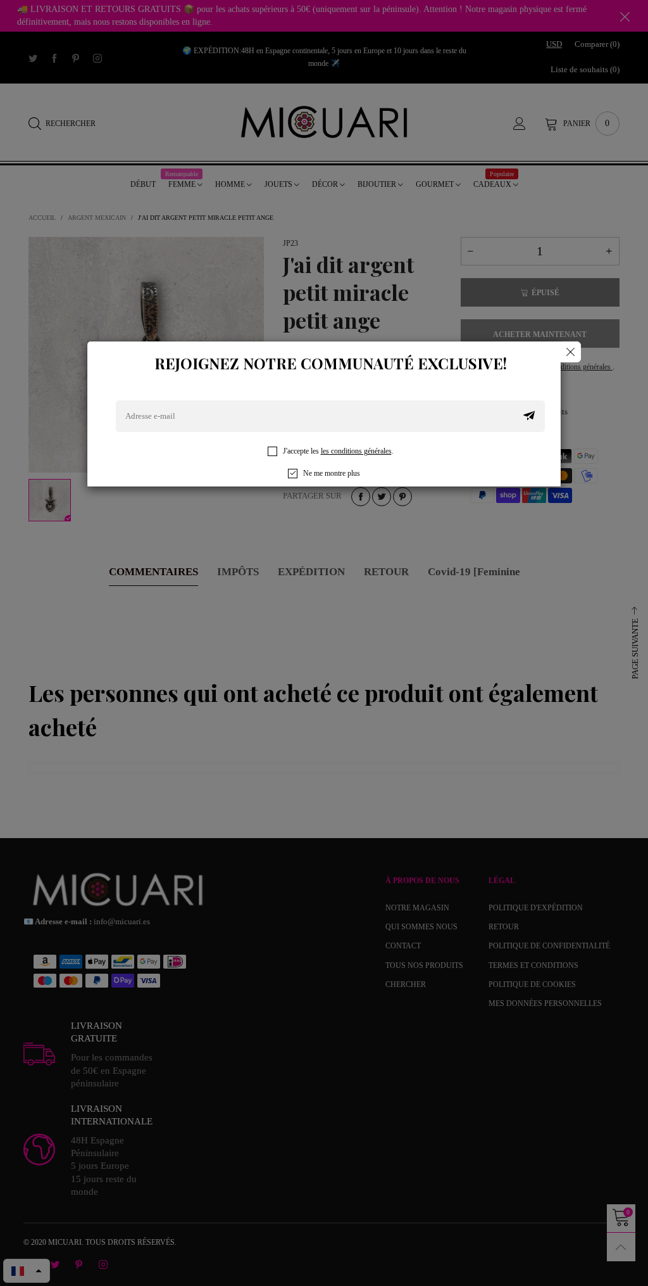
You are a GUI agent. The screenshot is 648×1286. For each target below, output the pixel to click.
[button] (529, 416)
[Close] (570, 351)
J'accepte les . (338, 451)
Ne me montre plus (331, 473)
